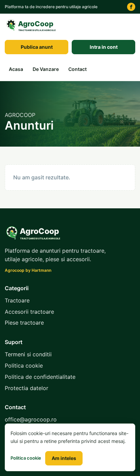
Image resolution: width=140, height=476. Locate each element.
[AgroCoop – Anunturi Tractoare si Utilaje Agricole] (32, 25)
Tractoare (17, 300)
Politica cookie (24, 365)
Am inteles (64, 458)
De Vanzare (46, 69)
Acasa (16, 69)
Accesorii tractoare (29, 311)
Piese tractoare (24, 322)
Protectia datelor (26, 388)
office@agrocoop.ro (31, 419)
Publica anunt (37, 47)
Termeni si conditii (28, 354)
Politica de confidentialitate (40, 376)
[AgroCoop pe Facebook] (131, 7)
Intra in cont (104, 47)
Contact (77, 69)
